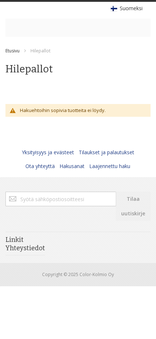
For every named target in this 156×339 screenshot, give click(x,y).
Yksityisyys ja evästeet (48, 152)
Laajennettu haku (109, 166)
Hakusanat (72, 166)
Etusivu (12, 51)
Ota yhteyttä (40, 166)
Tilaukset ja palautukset (106, 152)
